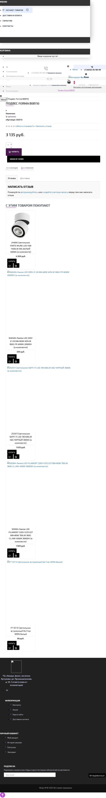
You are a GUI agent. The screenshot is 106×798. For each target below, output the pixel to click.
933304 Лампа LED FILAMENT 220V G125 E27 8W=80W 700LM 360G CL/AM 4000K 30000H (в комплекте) (21, 535)
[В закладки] (10, 265)
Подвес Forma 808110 (66, 90)
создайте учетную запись (55, 192)
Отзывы (12, 178)
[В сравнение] (16, 265)
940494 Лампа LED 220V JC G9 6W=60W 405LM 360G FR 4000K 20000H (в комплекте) (20, 342)
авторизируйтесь (29, 192)
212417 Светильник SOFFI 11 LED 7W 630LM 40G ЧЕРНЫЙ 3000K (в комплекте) (21, 438)
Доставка (25, 178)
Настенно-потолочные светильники (87, 87)
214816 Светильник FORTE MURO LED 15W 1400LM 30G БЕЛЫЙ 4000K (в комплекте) (20, 247)
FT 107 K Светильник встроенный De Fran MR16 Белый (21, 631)
